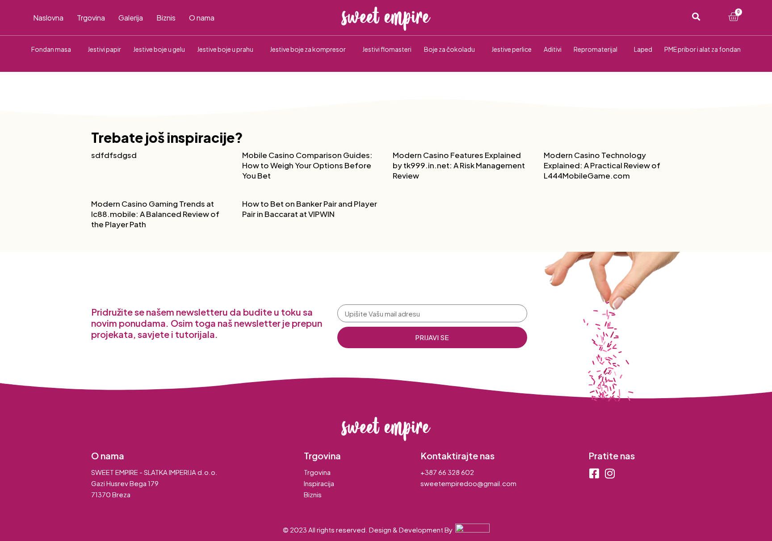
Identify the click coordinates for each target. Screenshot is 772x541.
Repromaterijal (595, 49)
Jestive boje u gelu (159, 49)
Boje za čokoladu (449, 49)
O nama (201, 17)
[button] (695, 16)
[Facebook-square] (594, 473)
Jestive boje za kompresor (308, 49)
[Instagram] (609, 473)
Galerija (130, 17)
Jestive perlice (511, 49)
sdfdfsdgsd (114, 155)
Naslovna (48, 17)
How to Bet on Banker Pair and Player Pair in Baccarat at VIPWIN (309, 209)
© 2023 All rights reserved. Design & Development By (369, 529)
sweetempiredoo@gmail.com (468, 483)
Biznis (166, 17)
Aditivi (553, 49)
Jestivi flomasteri (386, 49)
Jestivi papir (104, 49)
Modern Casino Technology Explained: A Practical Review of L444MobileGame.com (602, 165)
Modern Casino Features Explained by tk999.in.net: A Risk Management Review (459, 165)
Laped (643, 49)
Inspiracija (319, 483)
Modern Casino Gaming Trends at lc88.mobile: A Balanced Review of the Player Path (155, 214)
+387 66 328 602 (447, 472)
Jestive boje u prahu (225, 49)
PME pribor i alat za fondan (702, 49)
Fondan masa (51, 49)
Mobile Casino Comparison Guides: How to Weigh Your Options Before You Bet (307, 165)
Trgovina (91, 17)
